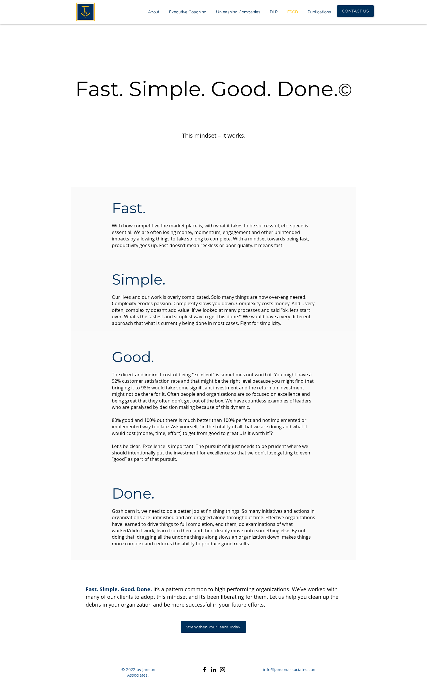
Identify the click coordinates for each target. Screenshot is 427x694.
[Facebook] (204, 669)
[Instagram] (222, 669)
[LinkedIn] (213, 669)
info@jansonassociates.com (290, 669)
